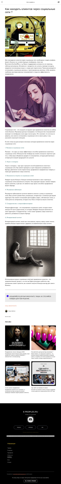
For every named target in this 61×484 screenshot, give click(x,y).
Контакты (9, 457)
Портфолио (10, 452)
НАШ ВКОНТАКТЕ (11, 306)
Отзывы (9, 462)
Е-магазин (9, 450)
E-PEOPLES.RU (30, 412)
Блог (8, 459)
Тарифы (9, 448)
